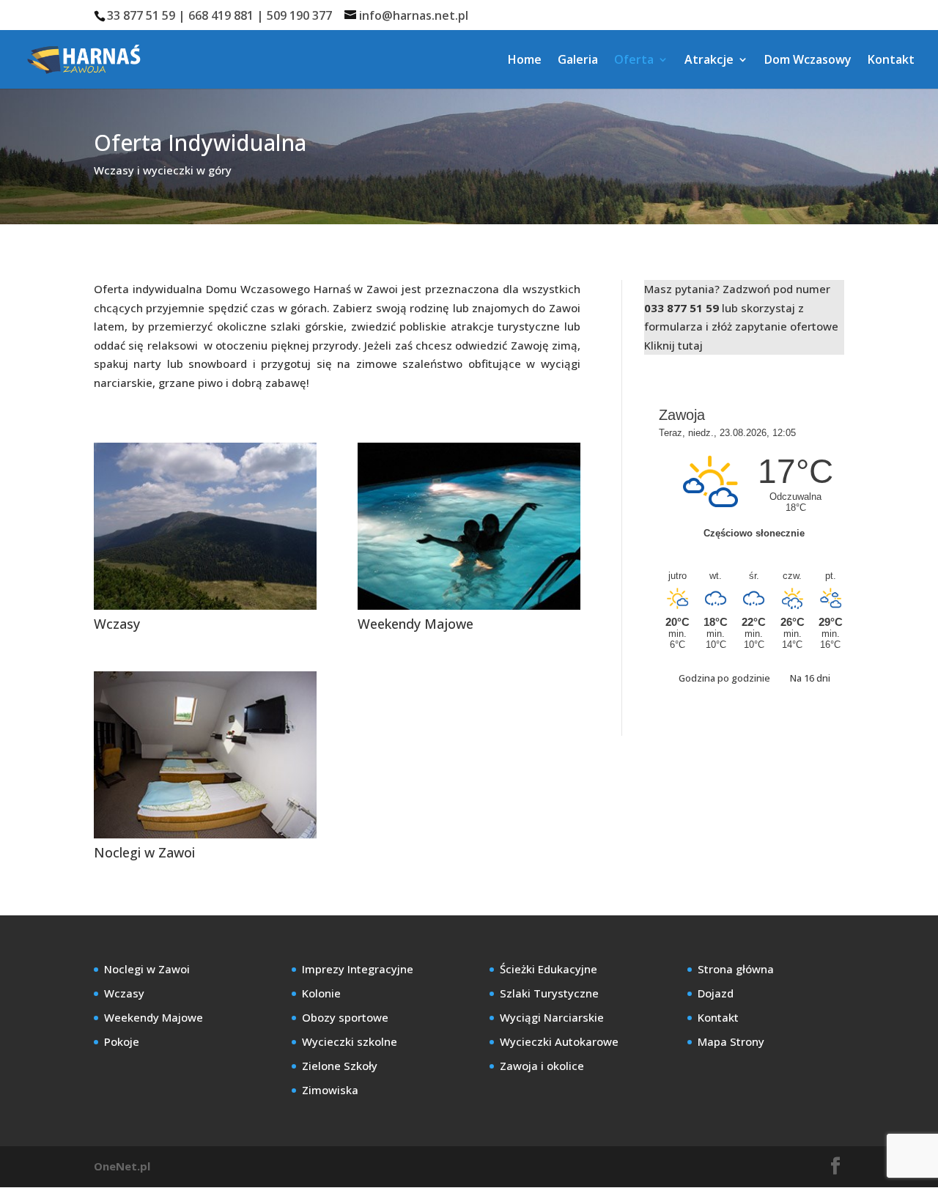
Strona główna (736, 969)
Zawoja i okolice (542, 1065)
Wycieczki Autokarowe (559, 1041)
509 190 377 (299, 15)
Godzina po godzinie (725, 678)
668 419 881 (221, 15)
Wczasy (117, 623)
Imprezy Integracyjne (357, 969)
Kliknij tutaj (673, 345)
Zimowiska (330, 1089)
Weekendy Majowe (415, 623)
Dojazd (716, 993)
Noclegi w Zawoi (144, 852)
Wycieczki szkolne (349, 1041)
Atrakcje (709, 60)
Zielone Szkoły (339, 1065)
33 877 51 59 (141, 15)
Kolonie (321, 993)
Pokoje (121, 1041)
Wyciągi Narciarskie (552, 1017)
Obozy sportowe (345, 1017)
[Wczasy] (205, 526)
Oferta (634, 60)
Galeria (578, 60)
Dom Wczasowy (808, 60)
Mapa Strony (731, 1041)
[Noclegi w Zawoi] (205, 754)
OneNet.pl (122, 1166)
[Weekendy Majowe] (469, 526)
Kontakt (891, 60)
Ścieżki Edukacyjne (548, 969)
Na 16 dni (810, 678)
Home (525, 60)
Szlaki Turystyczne (549, 993)
